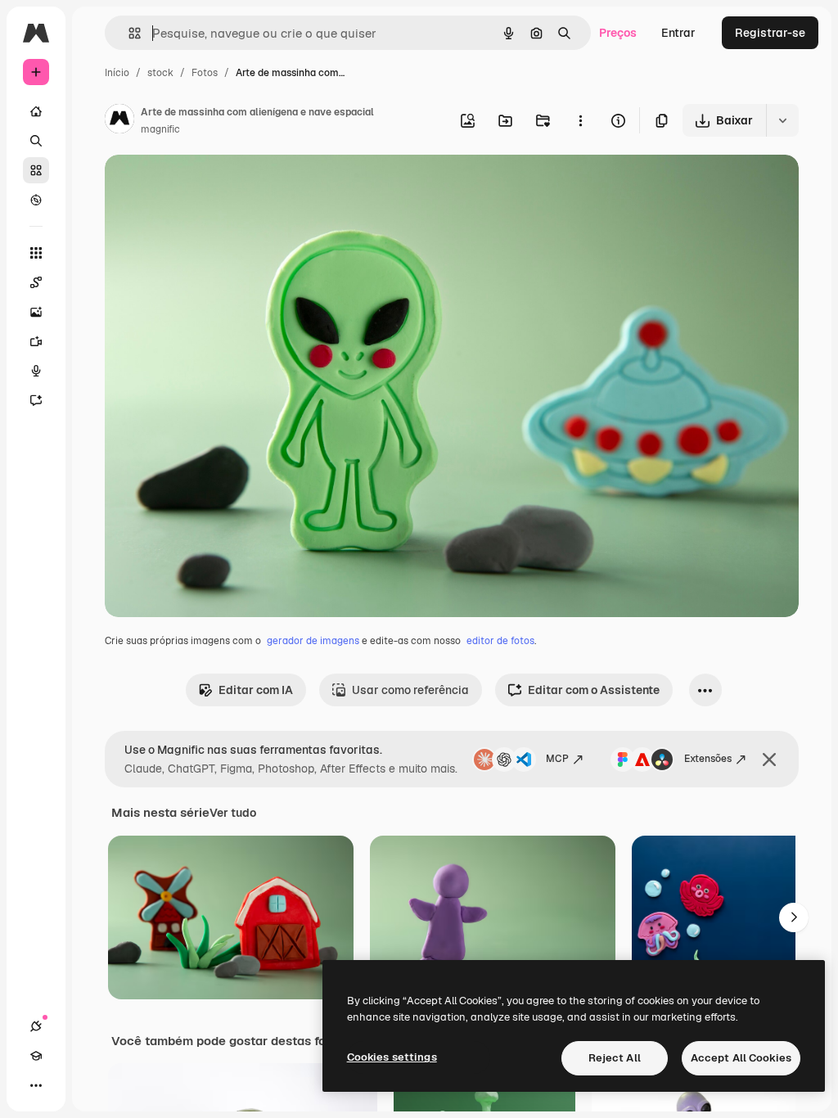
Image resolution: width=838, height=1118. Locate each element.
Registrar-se (770, 32)
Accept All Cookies (741, 1058)
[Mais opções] (580, 120)
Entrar (678, 32)
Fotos (204, 72)
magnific (160, 129)
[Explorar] (36, 200)
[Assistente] (36, 400)
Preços (618, 32)
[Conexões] (36, 1026)
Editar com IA (256, 690)
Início (117, 72)
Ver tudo (233, 812)
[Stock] (36, 170)
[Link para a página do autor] (119, 121)
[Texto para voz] (36, 371)
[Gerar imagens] (36, 312)
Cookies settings (392, 1057)
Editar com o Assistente (594, 690)
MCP (557, 758)
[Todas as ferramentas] (36, 253)
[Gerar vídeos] (36, 341)
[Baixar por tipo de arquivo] (782, 120)
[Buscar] (36, 141)
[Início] (36, 111)
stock (160, 72)
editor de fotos (500, 640)
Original (209, 186)
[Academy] (36, 1056)
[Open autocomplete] (128, 33)
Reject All (614, 1058)
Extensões (708, 758)
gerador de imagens (313, 640)
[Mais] (36, 1085)
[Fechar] (769, 759)
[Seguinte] (794, 917)
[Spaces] (36, 282)
